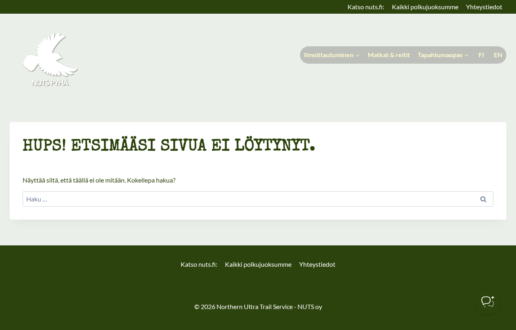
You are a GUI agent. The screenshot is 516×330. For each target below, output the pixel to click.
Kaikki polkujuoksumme (425, 6)
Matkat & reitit (389, 54)
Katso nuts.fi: (365, 6)
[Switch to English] (497, 55)
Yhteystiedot (484, 6)
